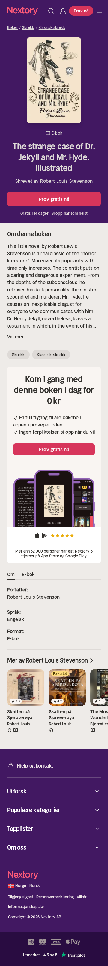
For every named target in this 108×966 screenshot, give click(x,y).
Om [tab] (11, 574)
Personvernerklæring (55, 897)
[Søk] (51, 11)
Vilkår (82, 897)
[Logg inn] (63, 11)
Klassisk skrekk (52, 27)
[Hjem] (26, 10)
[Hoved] (99, 11)
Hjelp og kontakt (35, 765)
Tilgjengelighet (21, 897)
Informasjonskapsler (26, 906)
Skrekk (28, 27)
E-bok (13, 638)
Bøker (12, 27)
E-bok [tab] (28, 574)
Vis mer (15, 337)
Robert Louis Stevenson (66, 181)
